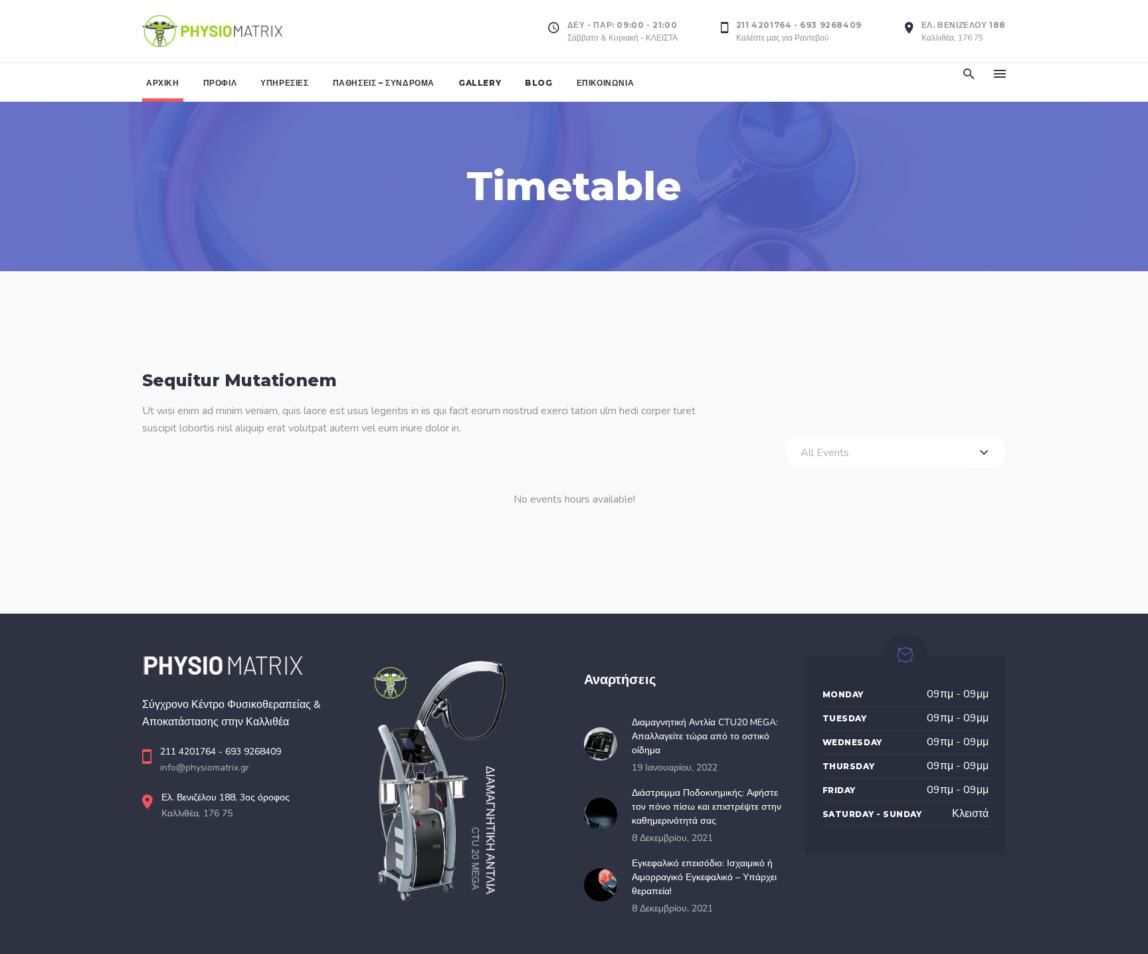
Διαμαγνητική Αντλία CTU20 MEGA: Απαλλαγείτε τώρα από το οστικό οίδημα (705, 736)
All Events (825, 452)
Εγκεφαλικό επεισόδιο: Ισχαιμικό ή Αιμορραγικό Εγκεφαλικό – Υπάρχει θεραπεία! (704, 877)
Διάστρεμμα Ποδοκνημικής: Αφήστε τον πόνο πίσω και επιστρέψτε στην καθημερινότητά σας (706, 806)
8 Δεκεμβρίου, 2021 (672, 838)
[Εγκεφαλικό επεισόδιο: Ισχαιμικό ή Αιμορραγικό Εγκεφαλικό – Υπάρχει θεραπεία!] (604, 884)
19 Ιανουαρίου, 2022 (675, 767)
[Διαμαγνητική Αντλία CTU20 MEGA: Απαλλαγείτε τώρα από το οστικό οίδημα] (604, 744)
